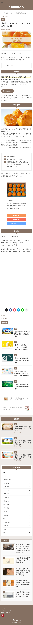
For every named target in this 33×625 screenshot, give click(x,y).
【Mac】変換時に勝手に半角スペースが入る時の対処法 (23, 560)
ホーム (3, 608)
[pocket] (14, 310)
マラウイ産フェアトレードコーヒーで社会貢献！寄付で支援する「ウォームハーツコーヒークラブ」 (23, 548)
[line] (22, 310)
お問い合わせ (5, 613)
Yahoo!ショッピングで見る (16, 223)
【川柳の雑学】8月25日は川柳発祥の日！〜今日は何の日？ (22, 429)
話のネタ (5, 318)
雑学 (4, 316)
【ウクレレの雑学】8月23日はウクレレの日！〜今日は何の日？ (22, 457)
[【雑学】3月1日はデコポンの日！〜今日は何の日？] (18, 310)
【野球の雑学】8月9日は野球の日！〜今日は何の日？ (22, 334)
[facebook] (10, 310)
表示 (11, 65)
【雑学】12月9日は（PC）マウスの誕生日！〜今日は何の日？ (21, 347)
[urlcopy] (26, 310)
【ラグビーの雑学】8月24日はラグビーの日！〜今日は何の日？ (22, 443)
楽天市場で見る (16, 219)
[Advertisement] (16, 268)
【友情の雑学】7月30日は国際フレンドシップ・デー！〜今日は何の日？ (21, 373)
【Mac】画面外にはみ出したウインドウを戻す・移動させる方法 (23, 594)
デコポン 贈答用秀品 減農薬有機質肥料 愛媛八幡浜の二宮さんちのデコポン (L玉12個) (16, 206)
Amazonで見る (16, 215)
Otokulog (16, 620)
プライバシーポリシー (8, 610)
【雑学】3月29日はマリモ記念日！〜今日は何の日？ (21, 387)
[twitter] (6, 310)
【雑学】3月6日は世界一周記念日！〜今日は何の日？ (22, 360)
